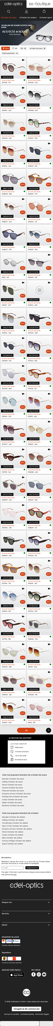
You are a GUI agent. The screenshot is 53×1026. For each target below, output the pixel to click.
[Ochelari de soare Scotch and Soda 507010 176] (13, 567)
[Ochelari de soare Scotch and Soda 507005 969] (13, 651)
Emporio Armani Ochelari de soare (16, 794)
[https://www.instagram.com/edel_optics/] (39, 974)
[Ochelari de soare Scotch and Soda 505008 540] (39, 94)
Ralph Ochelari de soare (12, 802)
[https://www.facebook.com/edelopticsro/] (33, 974)
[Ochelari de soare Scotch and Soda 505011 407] (13, 289)
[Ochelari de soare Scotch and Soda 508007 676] (13, 233)
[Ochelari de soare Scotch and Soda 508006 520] (39, 623)
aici (15, 874)
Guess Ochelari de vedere (12, 835)
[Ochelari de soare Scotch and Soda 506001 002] (13, 94)
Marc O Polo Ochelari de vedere (15, 826)
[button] (13, 4)
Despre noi (7, 902)
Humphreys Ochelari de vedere (15, 823)
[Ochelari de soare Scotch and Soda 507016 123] (39, 373)
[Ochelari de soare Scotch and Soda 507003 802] (13, 373)
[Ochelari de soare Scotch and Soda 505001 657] (13, 595)
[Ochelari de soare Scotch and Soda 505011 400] (39, 651)
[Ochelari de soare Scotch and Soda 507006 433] (39, 67)
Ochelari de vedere (28, 17)
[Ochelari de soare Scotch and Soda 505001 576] (13, 400)
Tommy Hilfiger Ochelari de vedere (16, 841)
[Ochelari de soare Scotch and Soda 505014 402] (13, 317)
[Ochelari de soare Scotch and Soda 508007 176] (39, 178)
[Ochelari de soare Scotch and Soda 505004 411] (39, 206)
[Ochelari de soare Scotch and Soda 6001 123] (13, 261)
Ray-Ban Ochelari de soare (13, 779)
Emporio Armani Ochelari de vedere (17, 829)
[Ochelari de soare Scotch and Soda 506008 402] (39, 456)
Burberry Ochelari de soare (13, 805)
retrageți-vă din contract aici (26, 1009)
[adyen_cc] (4, 941)
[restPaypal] (16, 941)
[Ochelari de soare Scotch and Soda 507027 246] (13, 428)
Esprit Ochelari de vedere (12, 844)
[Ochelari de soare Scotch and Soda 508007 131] (39, 512)
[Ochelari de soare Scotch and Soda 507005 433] (13, 122)
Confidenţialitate (27, 1014)
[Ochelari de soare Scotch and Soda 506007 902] (39, 233)
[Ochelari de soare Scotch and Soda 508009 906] (13, 178)
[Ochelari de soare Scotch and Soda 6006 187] (39, 706)
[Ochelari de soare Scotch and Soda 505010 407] (39, 567)
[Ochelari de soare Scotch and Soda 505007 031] (39, 150)
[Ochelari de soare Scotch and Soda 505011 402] (39, 400)
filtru (7, 48)
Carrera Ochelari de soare (12, 788)
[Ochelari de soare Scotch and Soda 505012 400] (39, 289)
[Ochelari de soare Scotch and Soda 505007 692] (39, 484)
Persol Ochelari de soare (12, 785)
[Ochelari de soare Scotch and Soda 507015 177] (13, 67)
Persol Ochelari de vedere (12, 832)
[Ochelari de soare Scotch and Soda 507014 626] (39, 345)
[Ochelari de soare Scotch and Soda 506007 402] (13, 206)
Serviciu (5, 913)
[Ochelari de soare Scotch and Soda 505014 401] (13, 150)
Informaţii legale (42, 1014)
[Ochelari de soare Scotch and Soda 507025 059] (39, 317)
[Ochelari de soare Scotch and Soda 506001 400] (39, 428)
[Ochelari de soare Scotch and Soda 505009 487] (13, 679)
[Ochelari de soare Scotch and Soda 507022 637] (39, 595)
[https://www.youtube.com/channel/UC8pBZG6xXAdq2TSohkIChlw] (44, 974)
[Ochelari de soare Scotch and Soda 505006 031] (13, 345)
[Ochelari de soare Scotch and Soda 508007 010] (13, 540)
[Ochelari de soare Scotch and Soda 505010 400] (13, 706)
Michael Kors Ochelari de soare (14, 797)
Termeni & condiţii (11, 1014)
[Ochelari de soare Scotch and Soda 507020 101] (39, 540)
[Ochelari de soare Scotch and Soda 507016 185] (13, 623)
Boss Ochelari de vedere (12, 838)
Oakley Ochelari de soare (12, 782)
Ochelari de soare (9, 17)
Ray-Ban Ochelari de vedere (13, 817)
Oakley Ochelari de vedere (13, 820)
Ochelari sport (45, 17)
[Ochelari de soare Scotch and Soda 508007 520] (13, 484)
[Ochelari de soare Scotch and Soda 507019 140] (13, 456)
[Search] (9, 11)
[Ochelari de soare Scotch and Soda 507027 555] (39, 122)
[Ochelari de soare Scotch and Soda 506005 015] (39, 261)
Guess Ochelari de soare (12, 800)
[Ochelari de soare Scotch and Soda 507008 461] (39, 679)
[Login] (26, 11)
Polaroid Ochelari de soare (13, 791)
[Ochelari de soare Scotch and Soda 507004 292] (13, 512)
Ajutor (4, 925)
